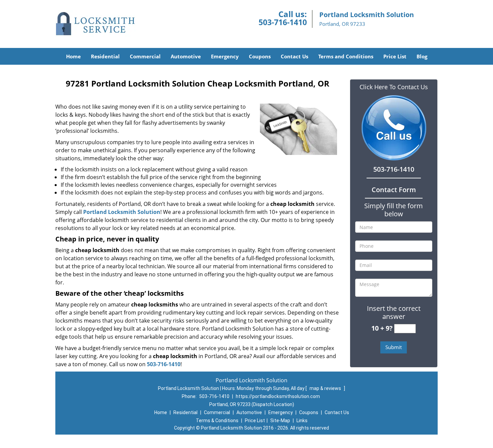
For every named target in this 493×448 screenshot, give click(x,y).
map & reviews (326, 388)
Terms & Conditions (217, 420)
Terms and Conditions (345, 56)
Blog (422, 56)
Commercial (145, 56)
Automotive (186, 56)
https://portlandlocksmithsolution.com (278, 396)
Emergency (225, 56)
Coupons (260, 56)
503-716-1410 (283, 22)
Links (302, 420)
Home (73, 56)
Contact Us (294, 56)
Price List (394, 56)
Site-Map (280, 420)
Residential (105, 56)
